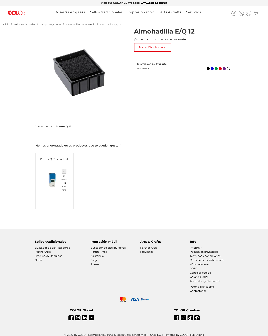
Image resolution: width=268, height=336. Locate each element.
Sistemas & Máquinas (48, 255)
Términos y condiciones (205, 255)
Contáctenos (198, 290)
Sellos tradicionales (106, 12)
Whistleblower (199, 264)
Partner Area (43, 251)
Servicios (193, 12)
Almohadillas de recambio (80, 24)
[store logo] (16, 13)
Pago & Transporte (202, 286)
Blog (94, 260)
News (38, 260)
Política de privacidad (204, 251)
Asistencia (97, 255)
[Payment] (134, 299)
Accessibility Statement (205, 281)
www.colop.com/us (154, 2)
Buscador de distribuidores (52, 247)
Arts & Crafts (170, 12)
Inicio (6, 24)
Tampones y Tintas (50, 24)
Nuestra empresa (70, 12)
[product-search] (248, 13)
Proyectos (146, 251)
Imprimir (196, 247)
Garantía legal (199, 276)
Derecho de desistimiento (206, 260)
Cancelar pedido (200, 272)
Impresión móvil (141, 12)
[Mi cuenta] (241, 13)
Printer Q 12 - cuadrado (54, 159)
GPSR (193, 268)
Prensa (95, 264)
